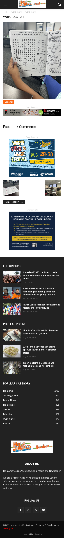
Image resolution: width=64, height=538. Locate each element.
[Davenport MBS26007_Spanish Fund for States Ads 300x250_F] (32, 249)
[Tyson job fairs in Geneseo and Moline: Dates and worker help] (12, 368)
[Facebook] (21, 510)
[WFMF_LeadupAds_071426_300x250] (32, 176)
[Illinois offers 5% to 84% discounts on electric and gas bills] (12, 335)
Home (6, 12)
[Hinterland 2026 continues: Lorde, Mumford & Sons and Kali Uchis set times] (12, 277)
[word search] (32, 98)
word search (17, 12)
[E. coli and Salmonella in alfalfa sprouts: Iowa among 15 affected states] (12, 351)
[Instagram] (28, 510)
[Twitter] (36, 510)
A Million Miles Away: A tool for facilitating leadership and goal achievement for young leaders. (39, 291)
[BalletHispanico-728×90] (32, 115)
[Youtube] (43, 510)
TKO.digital (8, 528)
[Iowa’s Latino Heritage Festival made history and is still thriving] (12, 309)
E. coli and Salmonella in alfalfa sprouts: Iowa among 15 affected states (40, 350)
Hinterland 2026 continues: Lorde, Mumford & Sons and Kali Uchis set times (41, 275)
